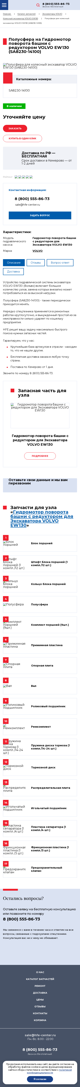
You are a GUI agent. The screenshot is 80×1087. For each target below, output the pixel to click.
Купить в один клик (22, 138)
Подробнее (40, 456)
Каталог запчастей (26, 14)
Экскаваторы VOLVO (52, 14)
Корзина (40, 1020)
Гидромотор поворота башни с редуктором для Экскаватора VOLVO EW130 (41, 518)
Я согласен (40, 1079)
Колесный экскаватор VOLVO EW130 (20, 18)
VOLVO (38, 250)
